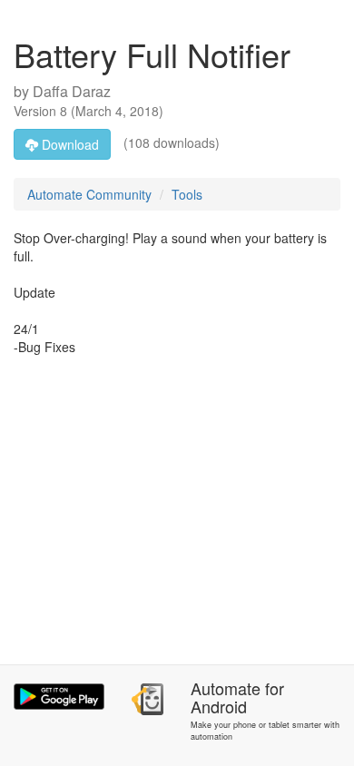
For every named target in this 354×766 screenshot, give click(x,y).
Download (68, 144)
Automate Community (89, 194)
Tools (187, 194)
